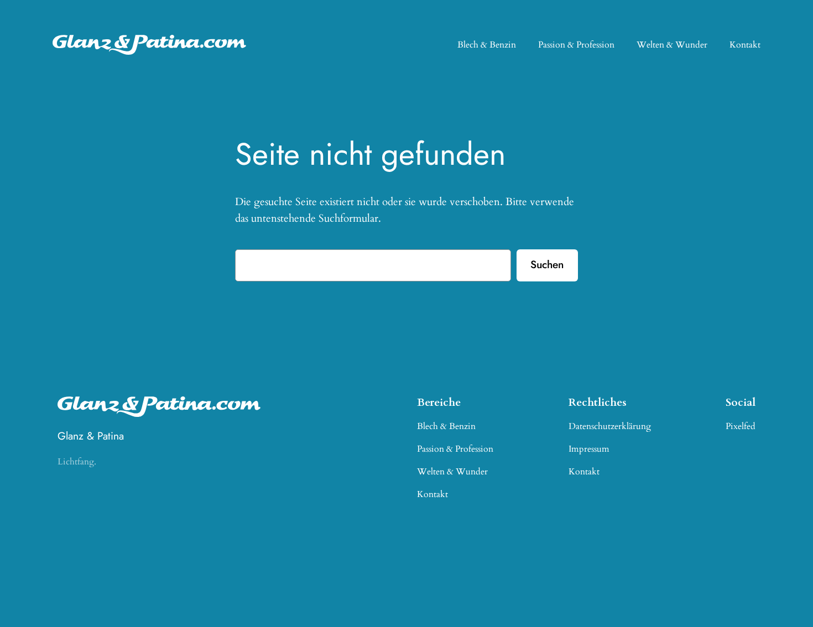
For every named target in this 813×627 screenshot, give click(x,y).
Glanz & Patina (91, 435)
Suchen (547, 264)
